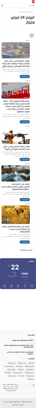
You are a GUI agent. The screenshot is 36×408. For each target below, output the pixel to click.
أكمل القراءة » (25, 76)
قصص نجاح (30, 376)
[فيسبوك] (21, 394)
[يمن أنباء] (32, 5)
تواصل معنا (15, 404)
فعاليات (8, 372)
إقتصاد (19, 366)
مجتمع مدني (12, 376)
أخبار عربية (12, 363)
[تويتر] (19, 394)
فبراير (22, 12)
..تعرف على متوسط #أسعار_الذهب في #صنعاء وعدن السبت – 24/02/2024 (16, 229)
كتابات (21, 376)
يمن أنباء (6, 401)
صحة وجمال (29, 372)
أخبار (31, 363)
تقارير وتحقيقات (9, 366)
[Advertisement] (18, 309)
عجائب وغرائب (17, 372)
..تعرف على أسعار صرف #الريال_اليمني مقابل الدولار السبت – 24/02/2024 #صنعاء (15, 186)
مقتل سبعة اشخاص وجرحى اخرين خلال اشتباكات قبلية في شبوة (16, 148)
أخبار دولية (22, 363)
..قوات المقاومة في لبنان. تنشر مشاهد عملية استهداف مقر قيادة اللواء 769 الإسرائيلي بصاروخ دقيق (15, 63)
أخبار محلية (29, 366)
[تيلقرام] (17, 394)
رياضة (21, 369)
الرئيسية (31, 12)
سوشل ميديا (11, 369)
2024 (26, 12)
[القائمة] (2, 6)
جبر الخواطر (30, 369)
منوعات (31, 379)
